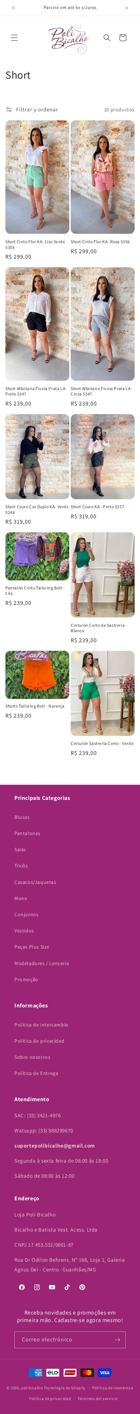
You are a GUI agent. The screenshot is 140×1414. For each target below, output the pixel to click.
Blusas (22, 817)
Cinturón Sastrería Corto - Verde (102, 743)
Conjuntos (26, 914)
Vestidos (24, 930)
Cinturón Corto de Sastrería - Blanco (99, 628)
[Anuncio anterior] (13, 8)
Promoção (26, 979)
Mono (20, 898)
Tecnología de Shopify (64, 1387)
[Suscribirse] (117, 1339)
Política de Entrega (36, 1073)
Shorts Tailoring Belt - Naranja (35, 706)
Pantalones (27, 833)
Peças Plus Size (32, 947)
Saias (20, 849)
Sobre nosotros (32, 1057)
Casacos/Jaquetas (35, 882)
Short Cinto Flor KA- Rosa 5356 (100, 241)
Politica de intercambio (41, 1024)
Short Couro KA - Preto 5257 (97, 506)
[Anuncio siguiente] (127, 8)
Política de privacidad (39, 1041)
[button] (14, 38)
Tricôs (21, 865)
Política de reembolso (113, 1387)
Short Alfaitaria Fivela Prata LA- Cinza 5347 (101, 391)
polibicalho (32, 1387)
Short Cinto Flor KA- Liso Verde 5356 (35, 244)
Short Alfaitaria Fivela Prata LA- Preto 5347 (36, 391)
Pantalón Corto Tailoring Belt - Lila (35, 590)
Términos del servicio (98, 1398)
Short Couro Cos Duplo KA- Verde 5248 (37, 509)
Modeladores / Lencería (41, 963)
